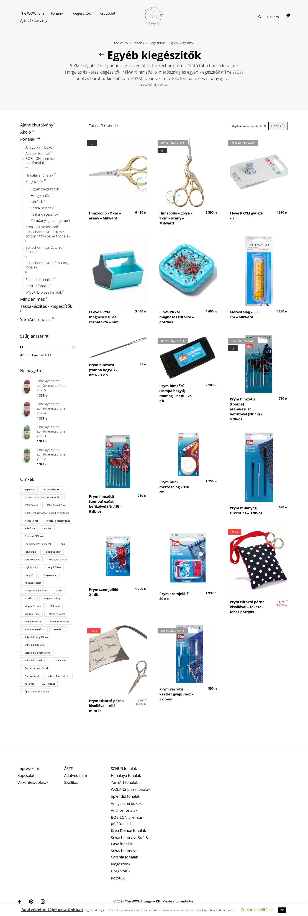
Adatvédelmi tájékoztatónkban (52, 909)
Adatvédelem (75, 775)
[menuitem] (35, 13)
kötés (59, 590)
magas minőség (52, 598)
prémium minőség (59, 621)
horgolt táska (54, 567)
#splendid (30, 489)
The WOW (121, 43)
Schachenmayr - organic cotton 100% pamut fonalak (47, 234)
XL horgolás (48, 683)
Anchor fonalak (37, 153)
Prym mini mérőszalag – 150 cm (174, 487)
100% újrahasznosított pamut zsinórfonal (47, 512)
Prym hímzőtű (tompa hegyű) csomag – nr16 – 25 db (175, 393)
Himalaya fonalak (39, 175)
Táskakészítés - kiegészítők (46, 306)
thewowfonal (32, 676)
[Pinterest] (31, 901)
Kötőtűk (37, 202)
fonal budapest (53, 551)
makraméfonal (32, 613)
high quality (31, 567)
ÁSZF (68, 768)
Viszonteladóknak (32, 782)
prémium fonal (33, 621)
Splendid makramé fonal (38, 652)
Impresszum (28, 768)
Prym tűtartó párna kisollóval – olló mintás (106, 705)
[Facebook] (19, 901)
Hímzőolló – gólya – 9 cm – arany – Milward (175, 218)
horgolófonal (50, 575)
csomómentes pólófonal (38, 544)
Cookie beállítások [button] (257, 909)
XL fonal (29, 683)
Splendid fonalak (39, 280)
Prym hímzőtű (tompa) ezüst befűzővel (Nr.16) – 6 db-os (105, 504)
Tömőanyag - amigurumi (50, 221)
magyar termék (33, 606)
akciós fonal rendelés (58, 520)
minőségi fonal (57, 613)
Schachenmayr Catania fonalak (44, 249)
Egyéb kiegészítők (45, 189)
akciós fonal (31, 520)
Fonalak (138, 43)
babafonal (30, 528)
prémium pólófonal (35, 629)
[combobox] (248, 126)
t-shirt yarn (60, 660)
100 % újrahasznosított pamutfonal (43, 497)
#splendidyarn (52, 489)
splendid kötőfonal (35, 645)
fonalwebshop (32, 559)
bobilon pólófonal (34, 536)
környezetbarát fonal (36, 590)
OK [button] (282, 910)
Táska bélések (42, 208)
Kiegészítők (157, 43)
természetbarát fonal (36, 668)
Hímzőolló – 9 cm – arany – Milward (105, 216)
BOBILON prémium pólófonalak (41, 160)
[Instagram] (43, 901)
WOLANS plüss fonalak (43, 292)
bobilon (48, 528)
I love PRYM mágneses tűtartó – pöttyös (176, 317)
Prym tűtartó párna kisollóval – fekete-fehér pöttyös (247, 606)
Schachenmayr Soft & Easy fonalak (46, 265)
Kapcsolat (25, 775)
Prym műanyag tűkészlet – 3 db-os (246, 510)
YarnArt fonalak (35, 320)
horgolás (29, 575)
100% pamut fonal (56, 505)
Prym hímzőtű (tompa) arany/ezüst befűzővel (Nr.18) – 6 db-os (246, 409)
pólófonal (59, 629)
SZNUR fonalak (37, 286)
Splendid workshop (35, 660)
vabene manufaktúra (59, 676)
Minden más (32, 299)
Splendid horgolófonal (36, 637)
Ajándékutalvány (36, 125)
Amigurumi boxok (39, 147)
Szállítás (71, 782)
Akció (25, 132)
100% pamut (31, 505)
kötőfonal (30, 598)
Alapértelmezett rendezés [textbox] (247, 126)
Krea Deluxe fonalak (41, 227)
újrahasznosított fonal (37, 691)
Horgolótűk (40, 195)
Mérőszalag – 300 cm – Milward (244, 314)
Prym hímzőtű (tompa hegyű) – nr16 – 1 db (103, 370)
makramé (55, 606)
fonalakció (30, 551)
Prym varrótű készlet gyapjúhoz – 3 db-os (176, 694)
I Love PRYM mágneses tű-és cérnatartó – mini (104, 317)
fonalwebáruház (58, 559)
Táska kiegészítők (44, 214)
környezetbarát (33, 582)
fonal (62, 544)
